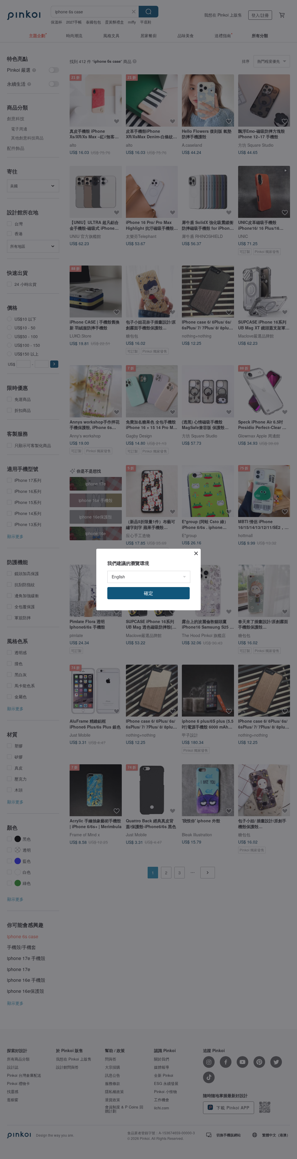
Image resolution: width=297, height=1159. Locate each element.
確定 (148, 593)
